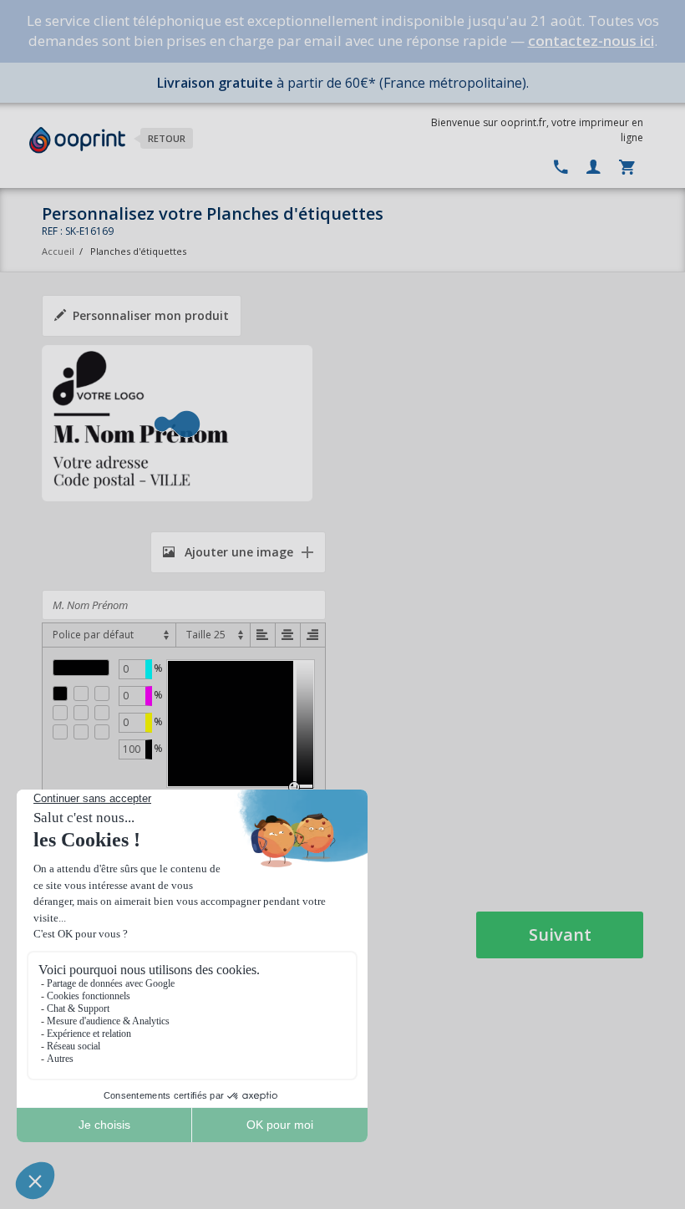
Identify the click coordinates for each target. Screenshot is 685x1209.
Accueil (58, 251)
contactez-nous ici (591, 40)
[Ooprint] (77, 140)
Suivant (560, 934)
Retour (166, 138)
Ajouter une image (237, 552)
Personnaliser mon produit (151, 315)
